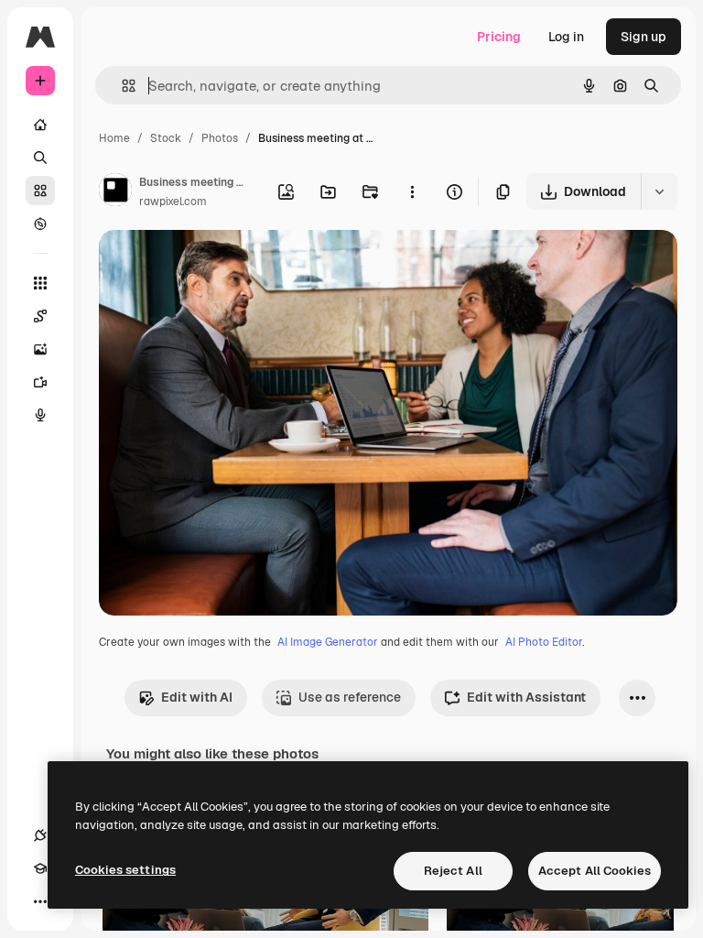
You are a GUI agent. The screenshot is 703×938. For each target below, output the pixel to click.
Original (216, 265)
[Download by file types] (659, 191)
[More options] (412, 191)
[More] (40, 901)
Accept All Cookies (594, 870)
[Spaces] (40, 316)
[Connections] (40, 835)
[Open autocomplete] (121, 86)
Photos (219, 138)
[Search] (40, 157)
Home (114, 138)
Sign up (643, 36)
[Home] (40, 124)
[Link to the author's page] (115, 192)
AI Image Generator (327, 642)
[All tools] (40, 283)
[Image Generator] (40, 349)
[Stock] (40, 190)
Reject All (453, 870)
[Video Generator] (40, 382)
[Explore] (40, 223)
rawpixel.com (173, 201)
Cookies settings (125, 870)
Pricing (499, 36)
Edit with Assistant (526, 697)
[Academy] (40, 868)
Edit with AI (197, 697)
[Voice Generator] (40, 415)
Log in (566, 36)
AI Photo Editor (543, 642)
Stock (165, 138)
